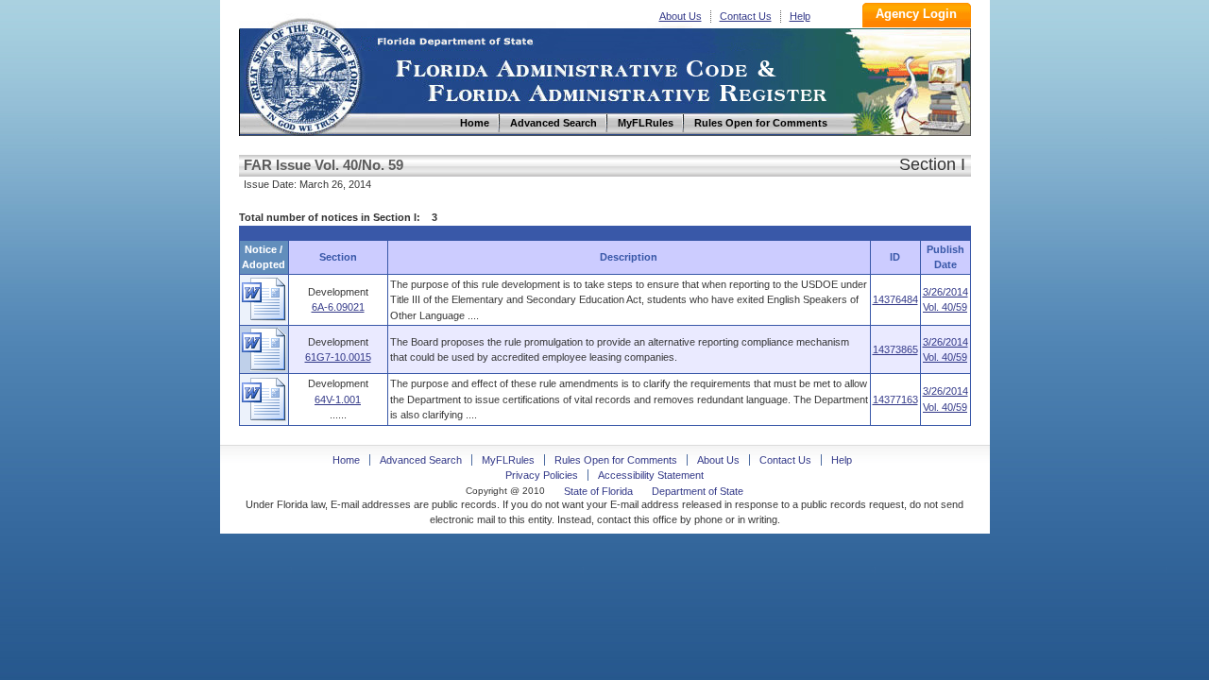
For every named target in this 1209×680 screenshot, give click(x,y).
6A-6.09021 (338, 307)
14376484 (895, 299)
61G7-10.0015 (338, 357)
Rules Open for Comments (615, 460)
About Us (680, 16)
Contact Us (746, 16)
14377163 (895, 399)
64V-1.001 (338, 399)
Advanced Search (421, 460)
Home (303, 74)
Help (800, 16)
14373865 (895, 349)
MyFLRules (508, 460)
